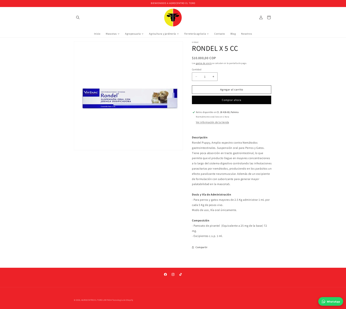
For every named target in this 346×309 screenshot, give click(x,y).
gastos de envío (204, 63)
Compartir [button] (201, 247)
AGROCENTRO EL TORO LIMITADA (96, 300)
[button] (78, 17)
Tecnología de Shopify (122, 300)
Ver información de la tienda (212, 122)
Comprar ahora (231, 100)
